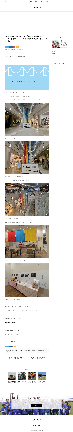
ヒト (47, 1)
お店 (31, 1)
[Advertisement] (36, 26)
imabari (11, 350)
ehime (8, 350)
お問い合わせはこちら (36, 405)
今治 (34, 350)
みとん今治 (21, 350)
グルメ (26, 1)
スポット (36, 1)
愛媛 (39, 350)
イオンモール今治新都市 (26, 350)
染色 (9, 351)
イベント (42, 1)
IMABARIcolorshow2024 (15, 350)
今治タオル (36, 350)
